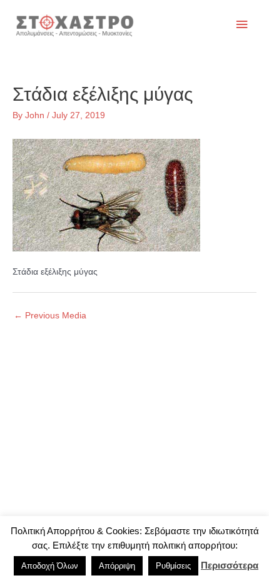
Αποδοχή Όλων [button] (49, 565)
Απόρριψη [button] (117, 565)
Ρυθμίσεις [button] (173, 565)
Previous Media (50, 315)
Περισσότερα (229, 565)
